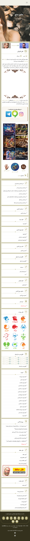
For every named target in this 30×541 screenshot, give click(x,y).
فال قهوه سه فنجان (22, 237)
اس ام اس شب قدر (22, 194)
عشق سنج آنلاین (23, 295)
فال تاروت (26, 61)
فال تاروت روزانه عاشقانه (21, 410)
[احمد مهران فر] (24, 46)
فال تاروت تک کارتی (22, 386)
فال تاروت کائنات (22, 383)
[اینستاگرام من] (15, 518)
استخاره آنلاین (23, 213)
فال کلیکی (20, 51)
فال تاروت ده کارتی (22, 404)
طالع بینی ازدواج (23, 261)
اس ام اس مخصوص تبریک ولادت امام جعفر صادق (16, 197)
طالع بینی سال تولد (22, 366)
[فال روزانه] (9, 130)
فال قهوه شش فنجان (22, 240)
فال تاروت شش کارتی (22, 398)
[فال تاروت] (22, 130)
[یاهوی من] (26, 518)
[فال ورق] (9, 154)
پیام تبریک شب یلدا (22, 463)
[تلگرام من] (22, 518)
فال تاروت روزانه (23, 377)
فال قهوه (24, 234)
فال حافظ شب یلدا (22, 460)
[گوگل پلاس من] (3, 518)
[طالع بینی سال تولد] (15, 361)
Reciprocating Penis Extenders (21, 429)
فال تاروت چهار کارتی (22, 392)
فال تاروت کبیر (23, 380)
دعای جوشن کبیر (23, 271)
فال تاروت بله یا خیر (22, 413)
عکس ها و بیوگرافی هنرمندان (20, 508)
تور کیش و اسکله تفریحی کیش (20, 438)
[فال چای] (22, 154)
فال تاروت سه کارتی (22, 389)
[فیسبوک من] (18, 518)
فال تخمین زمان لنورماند (21, 496)
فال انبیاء (24, 224)
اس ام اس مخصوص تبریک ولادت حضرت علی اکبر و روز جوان (14, 191)
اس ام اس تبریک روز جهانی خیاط (20, 203)
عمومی (19, 176)
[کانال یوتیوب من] (16, 521)
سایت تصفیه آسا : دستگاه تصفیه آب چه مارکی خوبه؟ (16, 426)
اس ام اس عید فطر (22, 200)
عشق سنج (19, 14)
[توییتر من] (7, 518)
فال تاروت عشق (17, 100)
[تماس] (11, 518)
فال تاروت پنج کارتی (22, 395)
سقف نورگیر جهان (22, 435)
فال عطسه (24, 485)
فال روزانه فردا (23, 505)
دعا (25, 274)
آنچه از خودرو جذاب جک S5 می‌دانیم (19, 432)
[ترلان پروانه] (15, 46)
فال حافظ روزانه (23, 457)
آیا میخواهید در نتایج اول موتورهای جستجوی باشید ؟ (16, 441)
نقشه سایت (10, 530)
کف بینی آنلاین (23, 250)
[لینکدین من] (13, 521)
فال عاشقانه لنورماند (22, 499)
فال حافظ (4, 59)
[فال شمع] (9, 142)
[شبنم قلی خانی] (6, 46)
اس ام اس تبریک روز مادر (21, 188)
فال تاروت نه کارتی (22, 401)
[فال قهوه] (22, 142)
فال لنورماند (23, 502)
